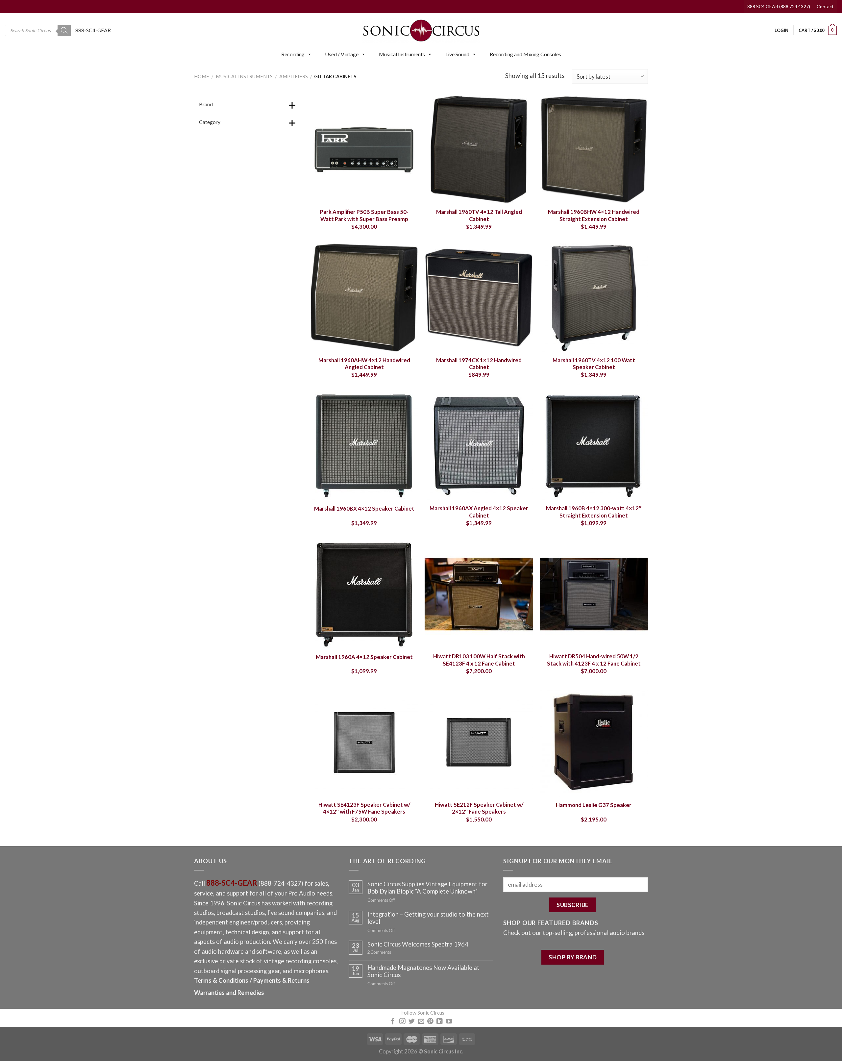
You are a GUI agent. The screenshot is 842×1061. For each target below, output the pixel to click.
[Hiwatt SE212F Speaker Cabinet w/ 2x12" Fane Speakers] (479, 742)
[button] (309, 54)
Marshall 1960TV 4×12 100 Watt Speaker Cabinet (594, 364)
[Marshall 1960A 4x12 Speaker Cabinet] (364, 594)
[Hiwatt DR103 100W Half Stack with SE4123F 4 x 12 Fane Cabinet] (479, 594)
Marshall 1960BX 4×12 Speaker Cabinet (364, 508)
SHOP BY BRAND (573, 957)
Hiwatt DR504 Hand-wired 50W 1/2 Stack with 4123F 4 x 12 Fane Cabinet (594, 660)
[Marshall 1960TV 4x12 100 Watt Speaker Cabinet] (594, 297)
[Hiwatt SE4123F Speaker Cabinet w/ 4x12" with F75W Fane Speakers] (364, 742)
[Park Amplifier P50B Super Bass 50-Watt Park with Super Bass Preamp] (364, 149)
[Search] (64, 30)
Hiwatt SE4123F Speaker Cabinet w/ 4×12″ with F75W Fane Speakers (364, 808)
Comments (379, 952)
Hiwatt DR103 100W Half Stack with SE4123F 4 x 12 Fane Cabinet (479, 660)
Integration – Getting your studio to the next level (428, 918)
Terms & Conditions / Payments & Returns (252, 980)
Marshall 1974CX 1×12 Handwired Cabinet (479, 364)
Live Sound (457, 54)
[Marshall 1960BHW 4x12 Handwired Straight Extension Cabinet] (594, 149)
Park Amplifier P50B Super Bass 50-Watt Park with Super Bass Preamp (364, 215)
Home (201, 76)
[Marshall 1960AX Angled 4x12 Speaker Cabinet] (479, 446)
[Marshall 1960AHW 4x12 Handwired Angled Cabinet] (364, 297)
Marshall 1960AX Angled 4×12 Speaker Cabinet (479, 512)
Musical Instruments (402, 54)
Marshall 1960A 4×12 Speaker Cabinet (364, 657)
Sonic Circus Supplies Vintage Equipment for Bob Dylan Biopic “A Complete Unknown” (427, 887)
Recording (293, 54)
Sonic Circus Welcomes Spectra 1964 (417, 944)
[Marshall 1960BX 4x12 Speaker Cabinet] (364, 446)
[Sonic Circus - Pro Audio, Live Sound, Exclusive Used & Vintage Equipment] (421, 30)
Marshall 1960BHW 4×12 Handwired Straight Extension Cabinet (593, 215)
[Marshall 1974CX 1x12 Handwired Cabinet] (479, 297)
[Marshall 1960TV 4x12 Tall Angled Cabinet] (479, 149)
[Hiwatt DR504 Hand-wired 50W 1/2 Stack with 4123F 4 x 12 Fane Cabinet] (594, 594)
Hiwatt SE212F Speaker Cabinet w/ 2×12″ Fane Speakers (479, 808)
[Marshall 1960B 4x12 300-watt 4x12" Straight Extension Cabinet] (594, 446)
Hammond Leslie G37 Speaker (594, 805)
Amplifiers (293, 76)
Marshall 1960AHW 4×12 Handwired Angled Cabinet (364, 364)
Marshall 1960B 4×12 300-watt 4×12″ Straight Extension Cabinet (593, 512)
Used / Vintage (342, 54)
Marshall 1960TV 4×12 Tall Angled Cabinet (479, 215)
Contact (825, 6)
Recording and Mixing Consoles (525, 54)
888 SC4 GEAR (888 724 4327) (778, 6)
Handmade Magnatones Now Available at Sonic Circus (423, 971)
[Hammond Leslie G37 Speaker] (594, 742)
